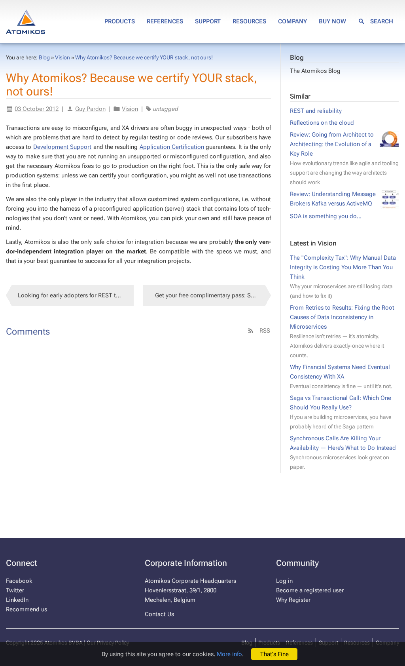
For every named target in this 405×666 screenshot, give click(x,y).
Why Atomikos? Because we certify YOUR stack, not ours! (144, 57)
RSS (264, 330)
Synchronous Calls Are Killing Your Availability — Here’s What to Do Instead (343, 452)
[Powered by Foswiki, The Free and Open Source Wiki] (25, 21)
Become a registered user (310, 590)
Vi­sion (130, 108)
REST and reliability (316, 110)
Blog (297, 57)
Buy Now (332, 21)
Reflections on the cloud (322, 122)
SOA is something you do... (325, 216)
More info (229, 654)
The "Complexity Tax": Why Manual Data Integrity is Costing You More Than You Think (343, 276)
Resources (249, 21)
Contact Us (159, 614)
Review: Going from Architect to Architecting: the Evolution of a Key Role (344, 158)
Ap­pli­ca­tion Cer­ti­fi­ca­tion (172, 146)
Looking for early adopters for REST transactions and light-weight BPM (76, 295)
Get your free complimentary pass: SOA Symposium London (213, 295)
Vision (62, 57)
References (165, 21)
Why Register (293, 599)
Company (292, 21)
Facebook (19, 580)
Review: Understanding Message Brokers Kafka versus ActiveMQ (333, 198)
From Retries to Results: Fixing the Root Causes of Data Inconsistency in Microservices (342, 331)
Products (119, 21)
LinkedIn (17, 599)
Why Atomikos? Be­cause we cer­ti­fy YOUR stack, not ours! (131, 84)
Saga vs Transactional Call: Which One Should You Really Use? (340, 412)
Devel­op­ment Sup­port (62, 146)
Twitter (15, 590)
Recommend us (26, 609)
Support (208, 21)
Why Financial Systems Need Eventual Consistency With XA (341, 376)
